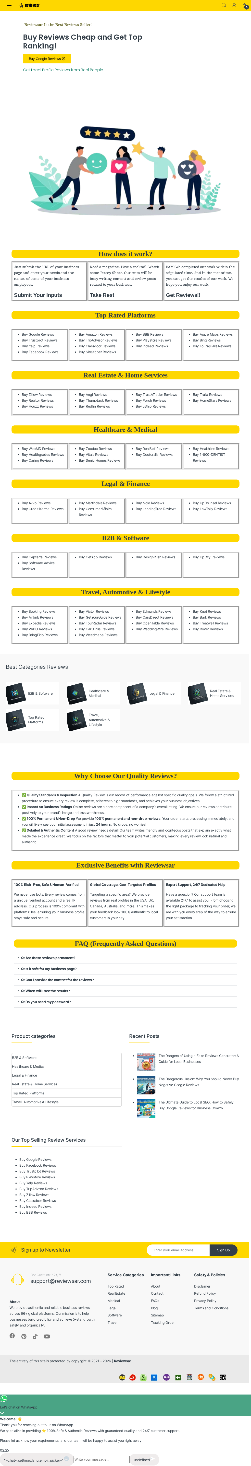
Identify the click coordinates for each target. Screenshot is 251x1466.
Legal (112, 1308)
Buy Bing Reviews (207, 340)
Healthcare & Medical (125, 429)
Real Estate (116, 1293)
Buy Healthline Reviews (211, 448)
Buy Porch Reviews (151, 400)
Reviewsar (122, 1361)
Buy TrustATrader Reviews (156, 394)
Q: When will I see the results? (45, 991)
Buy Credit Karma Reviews (42, 509)
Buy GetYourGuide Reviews (100, 617)
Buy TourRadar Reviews (97, 623)
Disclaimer (202, 1286)
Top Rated (116, 1286)
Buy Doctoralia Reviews (154, 454)
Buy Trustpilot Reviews (39, 340)
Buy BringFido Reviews (40, 635)
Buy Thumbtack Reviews (98, 400)
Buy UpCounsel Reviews (212, 503)
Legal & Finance (125, 483)
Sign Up (223, 1250)
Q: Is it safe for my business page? (49, 969)
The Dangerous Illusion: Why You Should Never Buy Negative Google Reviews (199, 1082)
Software (115, 1315)
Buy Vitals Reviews (93, 454)
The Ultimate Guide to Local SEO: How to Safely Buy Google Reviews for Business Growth (196, 1105)
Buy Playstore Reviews (153, 340)
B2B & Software (125, 538)
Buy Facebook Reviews (40, 352)
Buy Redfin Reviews (94, 406)
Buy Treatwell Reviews (210, 623)
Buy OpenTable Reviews (155, 623)
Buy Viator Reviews (94, 611)
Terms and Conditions (211, 1308)
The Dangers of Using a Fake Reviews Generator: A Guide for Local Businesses (199, 1059)
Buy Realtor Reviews (38, 400)
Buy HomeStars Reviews (212, 400)
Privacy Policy (205, 1301)
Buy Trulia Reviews (207, 394)
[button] (125, 957)
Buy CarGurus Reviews (96, 629)
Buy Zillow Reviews (36, 394)
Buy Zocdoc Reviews (95, 448)
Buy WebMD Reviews (38, 448)
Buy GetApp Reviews (95, 557)
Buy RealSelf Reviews (152, 448)
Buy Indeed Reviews (152, 346)
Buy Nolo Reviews (150, 503)
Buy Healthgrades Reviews (43, 454)
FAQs (155, 1301)
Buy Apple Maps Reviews (213, 334)
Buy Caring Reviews (37, 460)
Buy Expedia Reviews (38, 623)
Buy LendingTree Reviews (156, 509)
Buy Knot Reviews (207, 611)
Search (224, 5)
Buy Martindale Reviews (97, 503)
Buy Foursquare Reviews (212, 346)
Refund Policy (205, 1293)
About (155, 1286)
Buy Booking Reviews (38, 611)
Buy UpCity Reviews (209, 557)
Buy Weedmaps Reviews (98, 635)
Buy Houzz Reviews (37, 406)
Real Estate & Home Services (125, 375)
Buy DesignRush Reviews (155, 557)
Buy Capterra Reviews (39, 557)
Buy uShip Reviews (151, 406)
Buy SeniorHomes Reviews (100, 460)
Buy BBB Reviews (149, 334)
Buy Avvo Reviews (36, 503)
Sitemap (157, 1315)
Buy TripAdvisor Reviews (98, 340)
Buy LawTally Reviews (210, 509)
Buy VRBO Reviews (37, 629)
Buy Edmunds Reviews (153, 611)
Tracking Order (163, 1322)
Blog (154, 1308)
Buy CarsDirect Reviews (154, 617)
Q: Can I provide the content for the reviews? (57, 980)
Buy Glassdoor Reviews (97, 346)
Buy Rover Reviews (208, 629)
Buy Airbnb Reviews (37, 617)
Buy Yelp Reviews (36, 346)
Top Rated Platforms (125, 315)
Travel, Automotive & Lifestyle (125, 592)
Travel (112, 1322)
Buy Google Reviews (38, 334)
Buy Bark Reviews (207, 617)
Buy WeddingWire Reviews (157, 629)
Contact (157, 1293)
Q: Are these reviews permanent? (48, 958)
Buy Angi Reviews (93, 394)
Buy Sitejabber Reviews (97, 352)
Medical (114, 1301)
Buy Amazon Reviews (96, 334)
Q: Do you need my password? (46, 1002)
